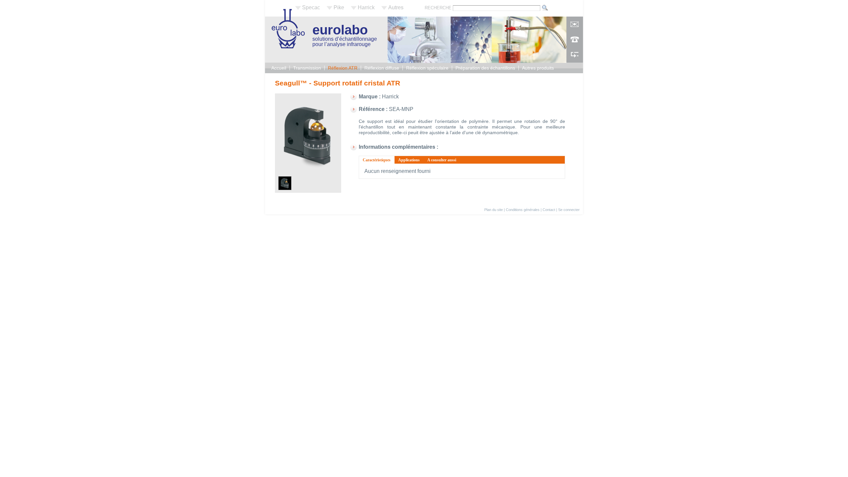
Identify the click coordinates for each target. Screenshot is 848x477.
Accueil (278, 68)
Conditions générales (523, 210)
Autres (395, 7)
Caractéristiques (379, 160)
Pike (339, 7)
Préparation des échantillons (485, 68)
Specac (311, 7)
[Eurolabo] (288, 46)
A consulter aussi (441, 160)
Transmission (307, 68)
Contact (549, 210)
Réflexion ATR (342, 68)
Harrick (366, 7)
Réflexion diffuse (381, 68)
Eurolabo (340, 30)
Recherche (439, 7)
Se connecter (569, 210)
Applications (409, 160)
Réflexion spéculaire (427, 68)
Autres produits (538, 68)
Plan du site (493, 210)
